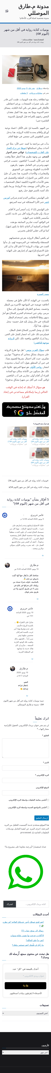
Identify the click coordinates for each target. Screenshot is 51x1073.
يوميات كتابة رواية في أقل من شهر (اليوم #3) (27, 480)
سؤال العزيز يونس (35, 350)
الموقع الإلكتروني (42, 787)
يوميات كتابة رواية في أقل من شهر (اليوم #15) (17, 440)
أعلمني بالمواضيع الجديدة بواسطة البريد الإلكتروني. (27, 807)
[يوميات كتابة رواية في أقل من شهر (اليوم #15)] (17, 432)
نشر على (26, 88)
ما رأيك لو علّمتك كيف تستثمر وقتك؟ (28, 945)
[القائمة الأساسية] (7, 11)
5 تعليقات (24, 93)
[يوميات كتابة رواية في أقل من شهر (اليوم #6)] (39, 453)
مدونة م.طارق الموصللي (33, 9)
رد (43, 555)
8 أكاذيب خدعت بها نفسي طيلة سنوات (27, 935)
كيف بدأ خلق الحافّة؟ (35, 940)
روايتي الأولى (36, 367)
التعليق (45, 735)
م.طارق (39, 88)
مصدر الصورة (43, 294)
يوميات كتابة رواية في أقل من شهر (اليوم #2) (40, 440)
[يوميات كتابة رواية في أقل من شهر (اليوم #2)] (39, 432)
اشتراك (10, 904)
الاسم (46, 762)
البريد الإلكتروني (42, 775)
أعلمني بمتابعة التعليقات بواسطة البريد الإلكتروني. (27, 800)
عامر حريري (37, 515)
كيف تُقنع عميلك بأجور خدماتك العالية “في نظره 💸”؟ (23, 924)
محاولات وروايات (35, 93)
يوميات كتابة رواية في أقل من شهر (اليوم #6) (40, 461)
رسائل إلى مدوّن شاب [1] (32, 930)
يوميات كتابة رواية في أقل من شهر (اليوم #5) (29, 487)
